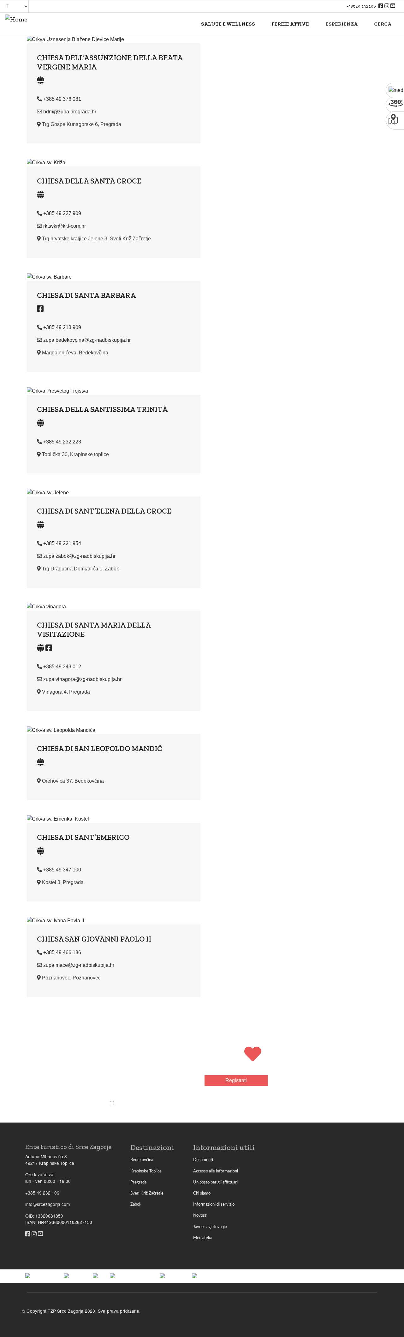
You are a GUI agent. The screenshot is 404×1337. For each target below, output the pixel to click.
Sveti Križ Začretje (146, 1193)
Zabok (135, 1204)
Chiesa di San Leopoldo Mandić (99, 748)
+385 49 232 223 (62, 441)
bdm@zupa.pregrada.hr (69, 111)
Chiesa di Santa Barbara (86, 295)
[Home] (16, 24)
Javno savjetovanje (210, 1227)
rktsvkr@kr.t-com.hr (64, 226)
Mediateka (202, 1238)
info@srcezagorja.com (47, 1204)
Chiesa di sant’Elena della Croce (104, 510)
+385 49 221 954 (62, 543)
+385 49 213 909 (62, 327)
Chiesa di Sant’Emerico (83, 837)
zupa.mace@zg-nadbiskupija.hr (78, 965)
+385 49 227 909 (62, 213)
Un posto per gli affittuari (215, 1182)
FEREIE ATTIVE (290, 24)
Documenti (203, 1160)
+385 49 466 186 (62, 952)
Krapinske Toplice (146, 1171)
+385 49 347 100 (62, 869)
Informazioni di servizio (214, 1204)
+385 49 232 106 (361, 6)
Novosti (200, 1215)
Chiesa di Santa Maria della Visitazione (94, 629)
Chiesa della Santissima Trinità (102, 409)
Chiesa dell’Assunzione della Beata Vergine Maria (109, 62)
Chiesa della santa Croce (89, 180)
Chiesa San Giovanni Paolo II (94, 938)
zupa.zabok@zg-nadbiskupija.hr (79, 556)
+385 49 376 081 (62, 99)
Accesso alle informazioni (215, 1171)
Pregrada (138, 1182)
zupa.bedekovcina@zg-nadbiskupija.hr (87, 340)
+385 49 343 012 (62, 666)
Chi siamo (202, 1193)
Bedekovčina (141, 1160)
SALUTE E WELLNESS (228, 24)
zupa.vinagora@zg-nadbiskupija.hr (82, 679)
